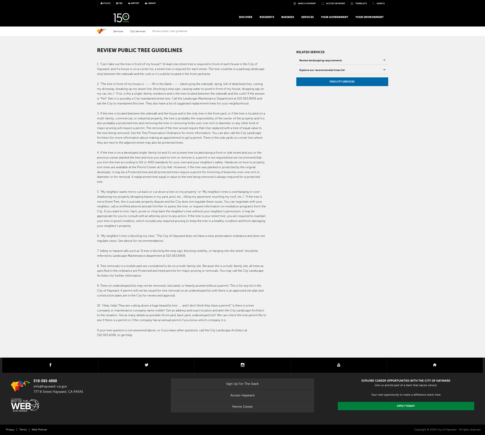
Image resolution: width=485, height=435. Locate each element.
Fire (120, 3)
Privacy (10, 429)
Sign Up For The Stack (242, 384)
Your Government (334, 17)
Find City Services (342, 81)
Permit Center (242, 407)
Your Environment (369, 17)
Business (287, 17)
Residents (267, 17)
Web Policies (39, 429)
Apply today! (406, 406)
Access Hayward (242, 395)
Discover (245, 17)
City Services (138, 31)
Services (307, 17)
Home (101, 31)
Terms (23, 429)
